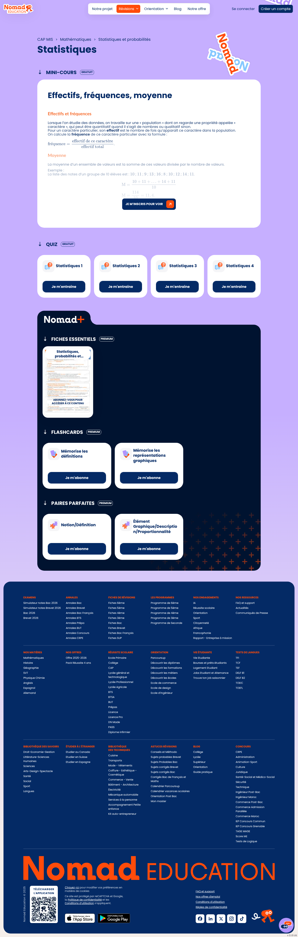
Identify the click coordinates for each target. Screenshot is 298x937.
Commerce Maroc (247, 816)
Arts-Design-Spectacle (38, 771)
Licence (113, 712)
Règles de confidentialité (211, 907)
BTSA (111, 697)
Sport (196, 618)
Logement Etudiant (205, 668)
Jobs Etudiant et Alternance (211, 673)
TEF (238, 668)
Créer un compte (276, 8)
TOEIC (239, 683)
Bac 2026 (29, 613)
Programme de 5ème (164, 608)
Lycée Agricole (117, 687)
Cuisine (113, 755)
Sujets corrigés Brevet (164, 767)
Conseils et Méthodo (164, 752)
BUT (110, 702)
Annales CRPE (74, 638)
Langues (28, 791)
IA (194, 603)
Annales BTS (73, 618)
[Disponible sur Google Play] (114, 918)
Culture (240, 767)
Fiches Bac (115, 623)
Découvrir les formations (166, 668)
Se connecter (243, 8)
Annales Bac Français (79, 613)
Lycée (197, 757)
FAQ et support (245, 603)
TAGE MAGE (243, 831)
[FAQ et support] (286, 925)
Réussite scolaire (204, 608)
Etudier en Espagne (78, 762)
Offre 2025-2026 (76, 658)
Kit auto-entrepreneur (122, 814)
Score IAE (241, 836)
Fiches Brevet (116, 628)
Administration (245, 757)
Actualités (242, 608)
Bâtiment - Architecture (123, 785)
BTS (110, 692)
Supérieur (199, 762)
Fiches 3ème (116, 618)
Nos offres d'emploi (208, 897)
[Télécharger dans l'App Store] (80, 918)
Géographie (31, 668)
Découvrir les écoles (163, 678)
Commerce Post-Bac (249, 802)
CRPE (239, 752)
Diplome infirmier (119, 732)
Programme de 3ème (164, 618)
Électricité (114, 790)
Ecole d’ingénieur (162, 693)
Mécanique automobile (123, 795)
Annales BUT (74, 628)
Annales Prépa (75, 623)
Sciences (29, 766)
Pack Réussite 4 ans (78, 663)
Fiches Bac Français (120, 633)
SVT (25, 673)
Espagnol (29, 688)
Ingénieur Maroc (246, 797)
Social (27, 781)
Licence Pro (115, 717)
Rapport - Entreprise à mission (212, 638)
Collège (113, 663)
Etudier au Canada (78, 752)
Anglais (28, 683)
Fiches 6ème (116, 603)
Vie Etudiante (201, 658)
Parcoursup (158, 658)
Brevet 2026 (30, 618)
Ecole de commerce (163, 683)
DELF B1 (240, 673)
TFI (237, 658)
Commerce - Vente (120, 780)
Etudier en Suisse (76, 757)
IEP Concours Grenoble (250, 826)
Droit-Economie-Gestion (39, 752)
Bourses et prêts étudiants (210, 663)
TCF (238, 663)
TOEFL (239, 688)
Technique (242, 787)
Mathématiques (33, 658)
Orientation (200, 613)
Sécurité (241, 782)
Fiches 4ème (116, 613)
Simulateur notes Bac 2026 (40, 603)
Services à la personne (122, 800)
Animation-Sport (246, 762)
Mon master (158, 801)
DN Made (114, 722)
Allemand (29, 693)
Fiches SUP (115, 638)
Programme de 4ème (164, 613)
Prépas (112, 707)
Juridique (242, 772)
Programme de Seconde (166, 623)
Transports (115, 760)
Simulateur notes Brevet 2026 (42, 608)
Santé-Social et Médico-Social (255, 777)
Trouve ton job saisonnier (209, 678)
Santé (27, 776)
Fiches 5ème (116, 608)
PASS (111, 727)
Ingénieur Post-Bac (248, 792)
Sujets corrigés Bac (163, 772)
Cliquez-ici (72, 887)
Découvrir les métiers (164, 673)
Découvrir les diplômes (165, 663)
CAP (110, 668)
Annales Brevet (75, 608)
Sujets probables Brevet (166, 757)
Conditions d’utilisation (79, 903)
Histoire (28, 663)
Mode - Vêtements (120, 765)
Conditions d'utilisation (210, 902)
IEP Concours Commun (250, 821)
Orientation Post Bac (164, 796)
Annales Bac (74, 603)
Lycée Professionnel (120, 682)
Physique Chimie (34, 678)
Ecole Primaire (117, 658)
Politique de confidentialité (85, 900)
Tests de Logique (246, 841)
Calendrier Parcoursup (165, 786)
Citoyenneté (201, 623)
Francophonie (202, 633)
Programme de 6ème (164, 603)
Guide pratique (202, 772)
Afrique (197, 628)
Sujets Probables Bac (164, 762)
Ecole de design (161, 688)
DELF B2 (240, 678)
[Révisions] (128, 9)
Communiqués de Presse (252, 613)
